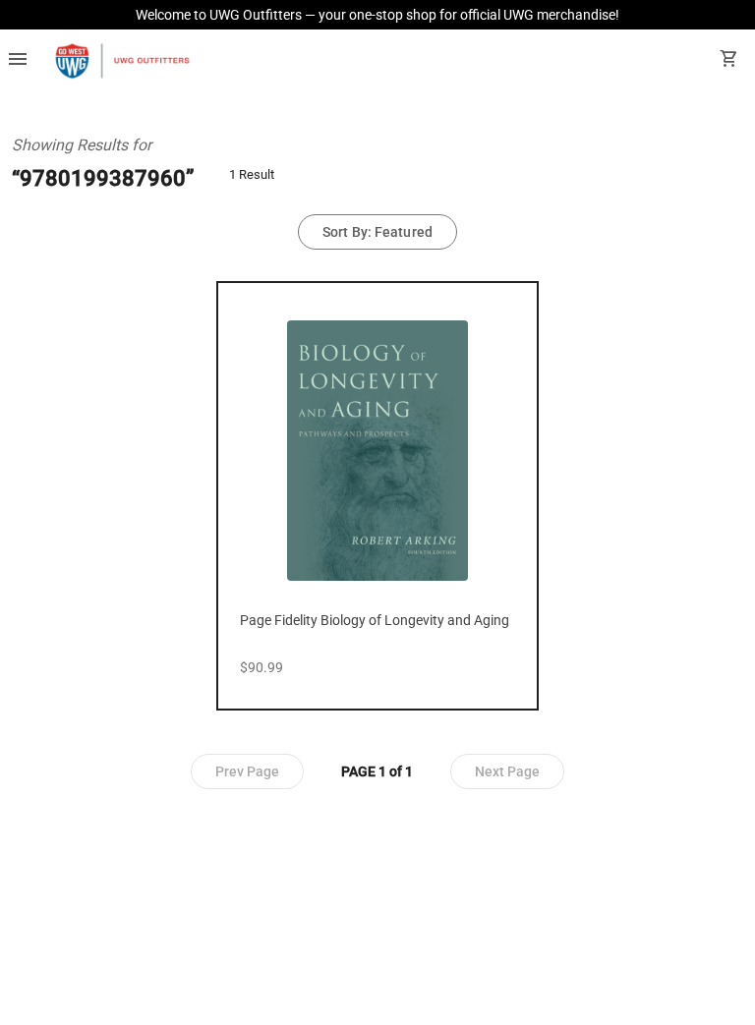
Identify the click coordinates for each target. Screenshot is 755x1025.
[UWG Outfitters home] (122, 61)
